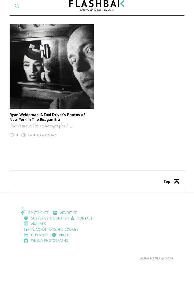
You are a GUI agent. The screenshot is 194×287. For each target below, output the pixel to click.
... (70, 126)
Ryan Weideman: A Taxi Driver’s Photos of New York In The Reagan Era (47, 117)
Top (166, 181)
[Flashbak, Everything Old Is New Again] (97, 5)
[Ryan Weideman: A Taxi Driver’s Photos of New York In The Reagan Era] (52, 66)
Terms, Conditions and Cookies (51, 229)
